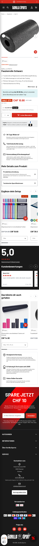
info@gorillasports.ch (19, 486)
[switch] (4, 542)
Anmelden (31, 416)
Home (3, 14)
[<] (2, 1)
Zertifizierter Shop (21, 1)
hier (19, 424)
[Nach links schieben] (3, 36)
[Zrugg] (31, 191)
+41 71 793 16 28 (19, 477)
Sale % (16, 14)
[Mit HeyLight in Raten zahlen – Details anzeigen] (20, 108)
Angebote (9, 14)
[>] (37, 1)
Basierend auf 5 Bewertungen (10, 262)
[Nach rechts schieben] (35, 36)
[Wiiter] (36, 191)
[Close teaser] (29, 534)
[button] (8, 7)
